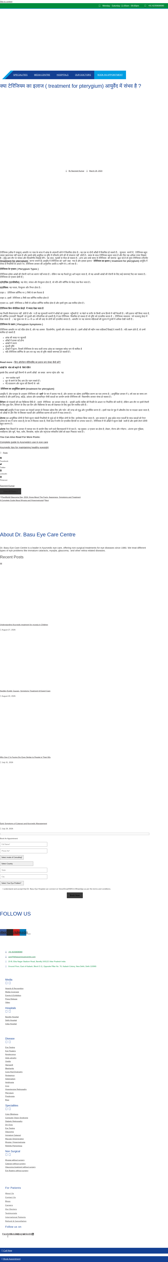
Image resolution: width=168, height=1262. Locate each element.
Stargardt (9, 1065)
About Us (9, 1193)
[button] (84, 459)
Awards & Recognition (14, 988)
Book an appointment (110, 75)
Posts (5, 453)
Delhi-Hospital (11, 1020)
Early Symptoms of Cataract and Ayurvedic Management (23, 823)
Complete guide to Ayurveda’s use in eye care (24, 442)
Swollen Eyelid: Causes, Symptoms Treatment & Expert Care (25, 691)
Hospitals (63, 75)
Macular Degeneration (14, 1139)
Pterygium (9, 1093)
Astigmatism (10, 1079)
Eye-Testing (10, 1047)
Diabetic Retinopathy (13, 1121)
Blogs (7, 1201)
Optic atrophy (10, 1058)
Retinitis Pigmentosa (13, 1146)
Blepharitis (9, 1068)
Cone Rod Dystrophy (14, 1072)
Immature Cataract (13, 1135)
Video (7, 1002)
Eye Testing (10, 1128)
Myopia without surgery (15, 1160)
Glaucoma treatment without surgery (20, 1167)
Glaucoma (9, 1132)
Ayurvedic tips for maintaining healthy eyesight (24, 447)
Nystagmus (10, 1075)
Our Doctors (83, 75)
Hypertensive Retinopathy (16, 1089)
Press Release (11, 999)
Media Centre (42, 75)
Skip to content (6, 2)
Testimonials (11, 1213)
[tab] (84, 981)
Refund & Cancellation (16, 1221)
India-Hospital (11, 1024)
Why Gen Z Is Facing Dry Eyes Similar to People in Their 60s (25, 757)
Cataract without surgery (15, 1164)
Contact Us (10, 1197)
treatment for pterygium (14, 261)
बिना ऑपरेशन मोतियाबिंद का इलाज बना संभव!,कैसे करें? (37, 362)
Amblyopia (9, 1082)
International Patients (15, 1217)
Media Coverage (12, 992)
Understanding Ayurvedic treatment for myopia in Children (24, 625)
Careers (9, 1205)
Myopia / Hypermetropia (15, 1142)
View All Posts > (10, 491)
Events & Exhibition (13, 995)
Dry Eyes (9, 1125)
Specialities (20, 75)
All (1, 563)
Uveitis (8, 1061)
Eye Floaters (10, 1051)
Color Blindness (11, 1114)
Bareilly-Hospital (12, 1017)
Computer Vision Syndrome (16, 1118)
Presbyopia (10, 1096)
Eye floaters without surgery (16, 1171)
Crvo (7, 1086)
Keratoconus (10, 1054)
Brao (7, 1100)
